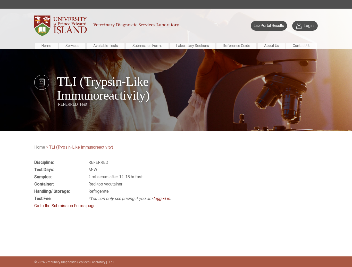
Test (83, 104)
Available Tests (105, 46)
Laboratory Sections (192, 46)
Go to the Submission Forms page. (65, 205)
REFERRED (68, 104)
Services (72, 46)
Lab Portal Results (269, 25)
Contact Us (302, 46)
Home (46, 46)
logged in (161, 198)
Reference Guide (236, 46)
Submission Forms (147, 46)
